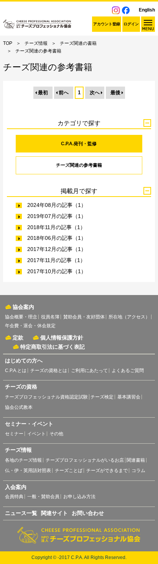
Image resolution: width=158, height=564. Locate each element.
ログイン (131, 24)
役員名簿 (50, 317)
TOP (7, 43)
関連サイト (54, 513)
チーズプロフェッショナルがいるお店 (85, 460)
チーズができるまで (107, 470)
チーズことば (68, 470)
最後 (115, 92)
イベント (36, 433)
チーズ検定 (102, 397)
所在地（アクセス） (129, 317)
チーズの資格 (21, 387)
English (147, 10)
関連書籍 (136, 460)
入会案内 (15, 487)
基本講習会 (128, 397)
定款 (18, 337)
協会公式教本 (19, 407)
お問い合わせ (88, 513)
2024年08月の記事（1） (56, 205)
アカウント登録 (106, 24)
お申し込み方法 (79, 496)
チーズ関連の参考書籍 (79, 165)
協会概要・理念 (21, 317)
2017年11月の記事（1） (56, 260)
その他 (56, 433)
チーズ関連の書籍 (78, 43)
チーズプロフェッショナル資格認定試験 (46, 397)
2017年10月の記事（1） (56, 271)
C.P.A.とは (15, 370)
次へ (95, 92)
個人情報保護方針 (61, 337)
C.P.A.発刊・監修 (79, 143)
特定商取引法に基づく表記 (52, 347)
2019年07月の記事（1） (56, 216)
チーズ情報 (36, 43)
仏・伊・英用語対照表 (28, 470)
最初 (43, 92)
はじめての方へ (24, 360)
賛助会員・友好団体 (84, 317)
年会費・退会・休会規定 (30, 325)
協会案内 (23, 307)
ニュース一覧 (21, 513)
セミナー (14, 433)
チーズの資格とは (48, 370)
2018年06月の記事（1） (56, 238)
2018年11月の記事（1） (56, 227)
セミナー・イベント (29, 424)
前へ (64, 92)
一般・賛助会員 (43, 496)
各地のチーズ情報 (23, 460)
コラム (138, 470)
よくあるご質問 (128, 370)
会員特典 (14, 496)
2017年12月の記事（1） (56, 249)
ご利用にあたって (89, 370)
